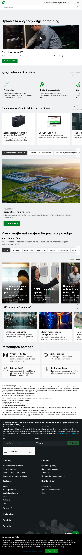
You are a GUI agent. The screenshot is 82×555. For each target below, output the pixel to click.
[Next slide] (79, 107)
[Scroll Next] (77, 152)
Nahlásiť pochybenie (10, 493)
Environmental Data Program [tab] (40, 152)
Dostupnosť (7, 496)
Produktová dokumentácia (13, 466)
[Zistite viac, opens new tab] (12, 223)
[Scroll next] (78, 75)
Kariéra (5, 486)
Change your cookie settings (32, 551)
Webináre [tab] (16, 250)
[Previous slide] (74, 107)
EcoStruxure (46, 486)
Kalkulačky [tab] (41, 250)
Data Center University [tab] (59, 250)
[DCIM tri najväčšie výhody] (45, 283)
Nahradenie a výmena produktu (15, 476)
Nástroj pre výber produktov (14, 473)
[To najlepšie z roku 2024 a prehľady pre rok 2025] (15, 283)
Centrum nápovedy (48, 466)
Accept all (51, 551)
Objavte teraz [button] (9, 61)
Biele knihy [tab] (28, 250)
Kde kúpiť (45, 473)
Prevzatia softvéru (10, 469)
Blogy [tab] (6, 250)
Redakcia (6, 500)
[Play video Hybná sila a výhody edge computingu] (41, 38)
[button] (41, 181)
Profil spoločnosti (9, 490)
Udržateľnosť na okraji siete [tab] (14, 152)
